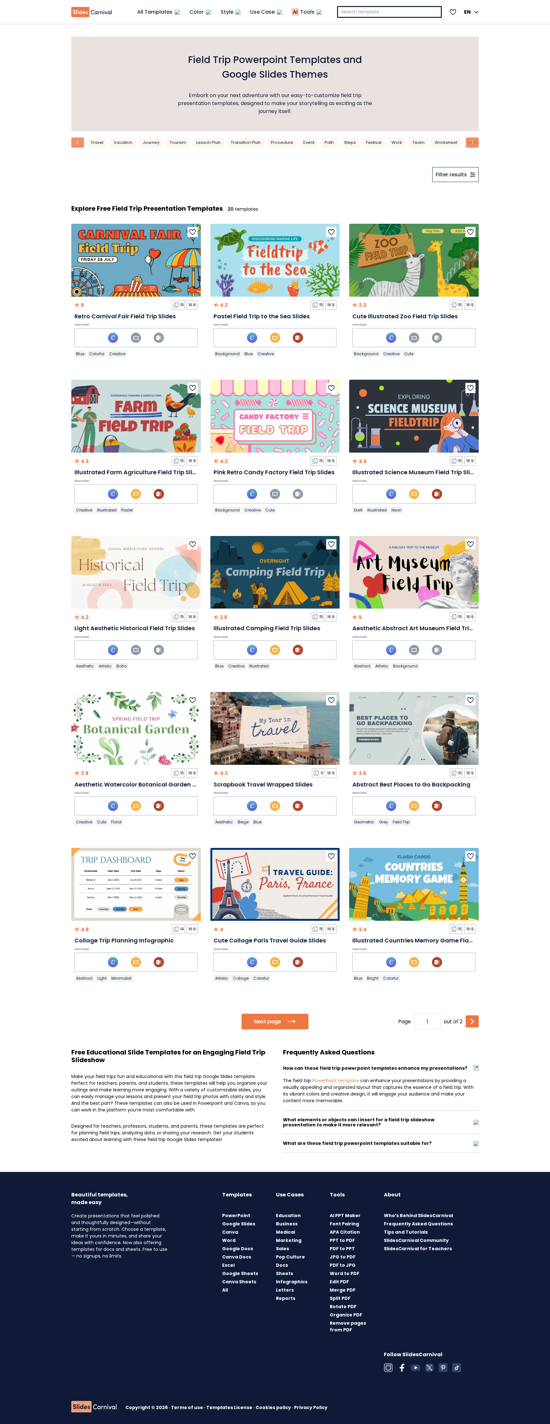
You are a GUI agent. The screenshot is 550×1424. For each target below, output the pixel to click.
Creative (117, 353)
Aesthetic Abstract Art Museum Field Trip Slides (421, 628)
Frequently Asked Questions (418, 1224)
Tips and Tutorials (406, 1232)
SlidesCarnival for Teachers (418, 1248)
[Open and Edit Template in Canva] (113, 338)
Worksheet (446, 142)
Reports (285, 1298)
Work (396, 142)
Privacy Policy (311, 1407)
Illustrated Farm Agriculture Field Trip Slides (138, 472)
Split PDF (340, 1298)
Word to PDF (344, 1273)
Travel (97, 142)
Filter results (451, 174)
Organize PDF (346, 1315)
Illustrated (106, 510)
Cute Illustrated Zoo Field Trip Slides (405, 316)
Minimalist (121, 978)
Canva (230, 1232)
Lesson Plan (208, 142)
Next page (267, 1021)
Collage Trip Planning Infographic (124, 940)
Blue (80, 353)
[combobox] (389, 12)
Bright (372, 978)
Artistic (105, 666)
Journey (151, 142)
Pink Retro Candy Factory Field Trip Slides (274, 472)
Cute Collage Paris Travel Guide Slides (270, 940)
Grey (383, 822)
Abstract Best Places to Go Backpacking (411, 784)
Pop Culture (290, 1257)
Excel (228, 1265)
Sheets (284, 1273)
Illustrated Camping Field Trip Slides (267, 628)
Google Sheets (240, 1273)
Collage (241, 978)
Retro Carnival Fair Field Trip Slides (125, 316)
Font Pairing (344, 1224)
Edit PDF (339, 1282)
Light (102, 978)
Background (227, 353)
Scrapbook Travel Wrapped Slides (263, 784)
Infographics (291, 1282)
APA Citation (345, 1232)
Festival (373, 142)
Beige (243, 822)
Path (329, 142)
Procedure (282, 142)
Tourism (178, 142)
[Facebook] (402, 1367)
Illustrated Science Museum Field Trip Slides (416, 472)
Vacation (123, 142)
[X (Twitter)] (429, 1367)
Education (288, 1215)
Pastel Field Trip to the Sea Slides (262, 316)
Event (308, 142)
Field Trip (401, 822)
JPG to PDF (343, 1257)
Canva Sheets (239, 1282)
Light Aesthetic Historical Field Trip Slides (134, 628)
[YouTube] (415, 1367)
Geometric (364, 822)
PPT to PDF (342, 1240)
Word (229, 1240)
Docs (282, 1265)
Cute (408, 353)
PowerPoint (236, 1215)
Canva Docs (236, 1257)
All (225, 1290)
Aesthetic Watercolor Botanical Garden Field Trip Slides (155, 784)
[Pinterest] (443, 1367)
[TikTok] (456, 1367)
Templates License (229, 1407)
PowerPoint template (335, 1080)
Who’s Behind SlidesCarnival (418, 1215)
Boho (121, 666)
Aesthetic (85, 666)
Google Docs (237, 1248)
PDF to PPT (342, 1248)
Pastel (127, 510)
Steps (350, 142)
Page (404, 1021)
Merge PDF (343, 1290)
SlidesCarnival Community (416, 1240)
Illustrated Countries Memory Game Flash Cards (423, 940)
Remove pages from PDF (348, 1326)
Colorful (96, 353)
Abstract (362, 666)
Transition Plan (246, 142)
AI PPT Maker (345, 1215)
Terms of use (187, 1407)
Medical (285, 1232)
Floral (116, 822)
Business (287, 1224)
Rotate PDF (343, 1306)
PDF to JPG (343, 1265)
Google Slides (238, 1224)
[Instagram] (388, 1367)
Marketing (288, 1240)
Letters (285, 1290)
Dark (358, 510)
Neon (396, 510)
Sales (282, 1248)
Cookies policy (274, 1407)
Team (418, 142)
